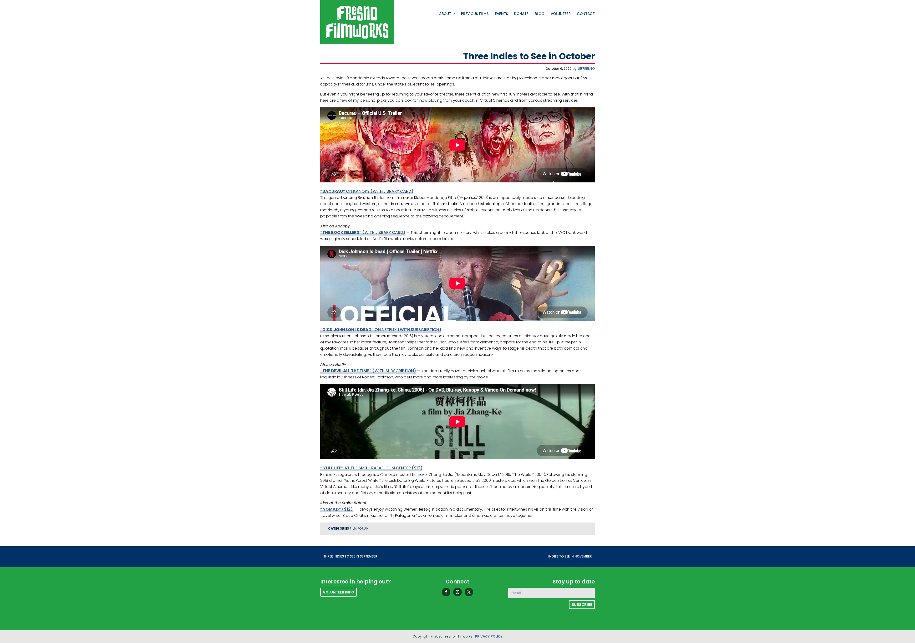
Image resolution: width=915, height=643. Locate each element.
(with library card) (362, 232)
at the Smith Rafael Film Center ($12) (371, 468)
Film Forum (359, 528)
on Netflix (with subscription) (380, 329)
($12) (336, 509)
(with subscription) (368, 371)
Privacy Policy (489, 636)
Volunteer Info (338, 592)
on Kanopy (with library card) (366, 191)
